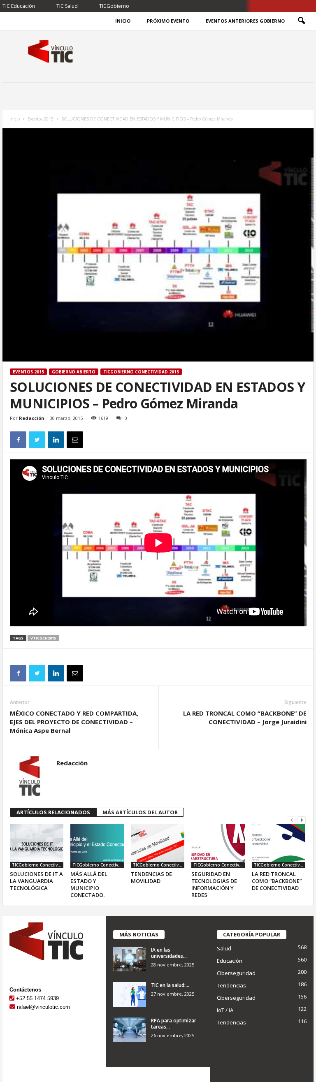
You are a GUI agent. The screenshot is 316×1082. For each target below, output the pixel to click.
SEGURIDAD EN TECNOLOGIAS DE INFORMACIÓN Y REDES (214, 884)
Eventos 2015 (40, 119)
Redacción (31, 418)
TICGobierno (114, 5)
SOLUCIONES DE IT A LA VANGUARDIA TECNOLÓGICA (36, 881)
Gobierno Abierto (73, 372)
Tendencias (231, 985)
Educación (229, 960)
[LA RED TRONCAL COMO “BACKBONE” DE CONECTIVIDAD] (278, 846)
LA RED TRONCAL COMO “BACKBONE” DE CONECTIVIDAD (277, 881)
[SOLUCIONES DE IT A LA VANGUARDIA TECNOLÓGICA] (36, 846)
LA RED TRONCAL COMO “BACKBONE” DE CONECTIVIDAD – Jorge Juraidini (245, 717)
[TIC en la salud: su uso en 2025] (129, 994)
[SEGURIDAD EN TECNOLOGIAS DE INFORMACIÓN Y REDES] (218, 846)
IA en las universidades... (169, 952)
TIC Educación (18, 5)
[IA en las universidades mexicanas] (129, 959)
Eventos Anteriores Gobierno (245, 21)
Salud (224, 948)
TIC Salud (67, 5)
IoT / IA (225, 1010)
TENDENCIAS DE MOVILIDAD (151, 877)
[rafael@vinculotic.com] (12, 1007)
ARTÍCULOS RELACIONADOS (53, 812)
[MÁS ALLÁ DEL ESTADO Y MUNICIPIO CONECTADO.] (97, 846)
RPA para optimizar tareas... (173, 1023)
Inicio (122, 21)
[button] (301, 21)
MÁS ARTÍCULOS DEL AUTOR (140, 812)
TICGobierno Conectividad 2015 (141, 372)
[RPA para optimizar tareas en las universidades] (129, 1029)
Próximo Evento (168, 21)
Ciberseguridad (236, 973)
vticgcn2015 (43, 638)
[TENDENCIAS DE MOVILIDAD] (157, 846)
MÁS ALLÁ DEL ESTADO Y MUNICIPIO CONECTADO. (88, 884)
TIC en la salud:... (170, 985)
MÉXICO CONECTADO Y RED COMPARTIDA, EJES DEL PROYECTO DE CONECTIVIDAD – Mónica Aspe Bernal (74, 721)
